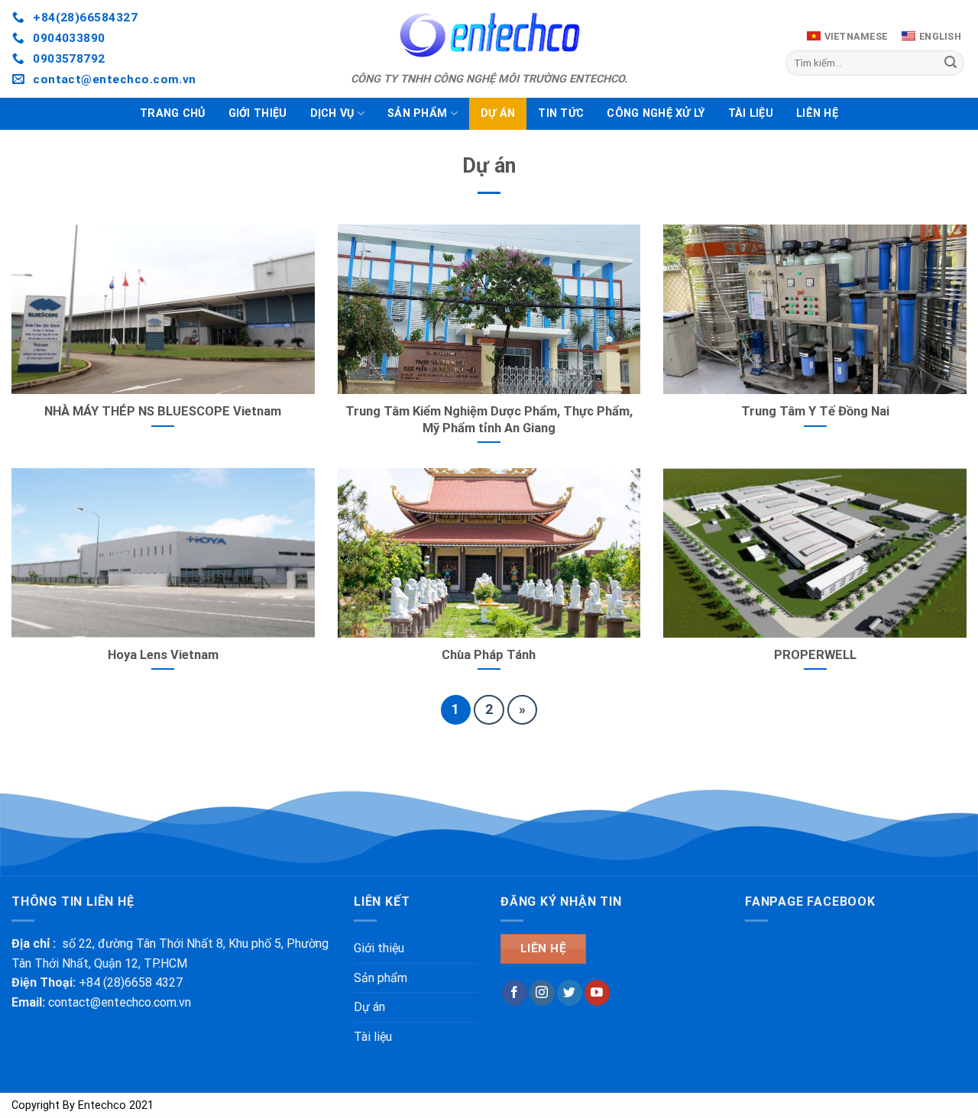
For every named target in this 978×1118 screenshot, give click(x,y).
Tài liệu (750, 113)
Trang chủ (173, 113)
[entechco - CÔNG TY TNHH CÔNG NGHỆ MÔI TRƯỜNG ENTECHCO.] (489, 34)
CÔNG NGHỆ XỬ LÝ (655, 113)
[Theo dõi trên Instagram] (542, 993)
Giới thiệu (257, 113)
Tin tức (561, 113)
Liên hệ (817, 113)
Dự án (498, 113)
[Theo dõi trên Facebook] (514, 993)
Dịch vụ (332, 113)
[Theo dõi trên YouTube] (597, 993)
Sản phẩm (417, 113)
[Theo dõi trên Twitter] (569, 993)
